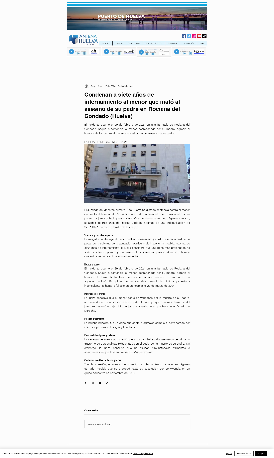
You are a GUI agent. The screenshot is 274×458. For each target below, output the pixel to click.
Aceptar (261, 453)
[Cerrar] (270, 453)
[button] (172, 43)
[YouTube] (199, 36)
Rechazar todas (244, 453)
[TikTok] (204, 36)
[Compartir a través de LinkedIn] (99, 382)
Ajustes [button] (229, 453)
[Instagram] (194, 36)
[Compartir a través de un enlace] (106, 382)
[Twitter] (189, 36)
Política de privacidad (143, 453)
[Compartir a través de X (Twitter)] (92, 382)
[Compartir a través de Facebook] (85, 382)
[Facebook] (184, 36)
